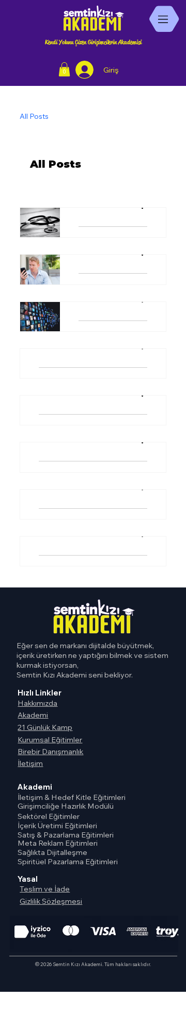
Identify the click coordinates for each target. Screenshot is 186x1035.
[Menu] (164, 19)
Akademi (33, 715)
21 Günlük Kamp (45, 727)
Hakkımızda (37, 703)
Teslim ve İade (45, 889)
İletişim (30, 763)
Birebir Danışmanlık (50, 751)
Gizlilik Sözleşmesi (51, 901)
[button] (64, 69)
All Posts (34, 116)
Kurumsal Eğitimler (50, 739)
